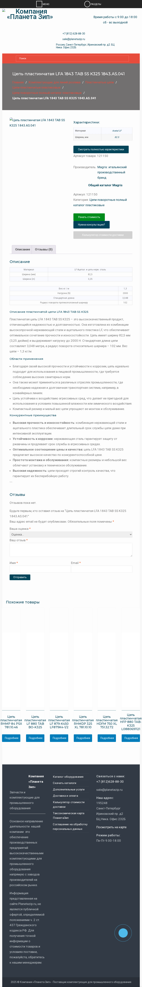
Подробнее (11, 738)
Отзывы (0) (44, 249)
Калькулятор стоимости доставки (103, 234)
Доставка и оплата (65, 795)
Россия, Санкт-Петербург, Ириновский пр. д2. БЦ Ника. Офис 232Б (85, 46)
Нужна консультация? (91, 224)
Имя (14, 563)
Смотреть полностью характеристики (101, 149)
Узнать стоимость (89, 217)
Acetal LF (116, 130)
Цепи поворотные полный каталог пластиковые (47, 93)
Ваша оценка (20, 529)
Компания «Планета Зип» (36, 781)
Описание (22, 249)
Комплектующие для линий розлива (54, 82)
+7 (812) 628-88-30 (73, 33)
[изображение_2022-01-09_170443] (39, 142)
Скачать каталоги (64, 783)
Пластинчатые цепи (99, 82)
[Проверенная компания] (106, 851)
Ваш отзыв (19, 540)
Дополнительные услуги (68, 789)
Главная (18, 82)
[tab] (22, 249)
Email (76, 563)
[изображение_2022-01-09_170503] (49, 182)
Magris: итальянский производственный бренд (112, 172)
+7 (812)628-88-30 (110, 781)
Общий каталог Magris (105, 185)
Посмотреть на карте (111, 827)
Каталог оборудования (68, 776)
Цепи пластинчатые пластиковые (36, 87)
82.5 (117, 137)
